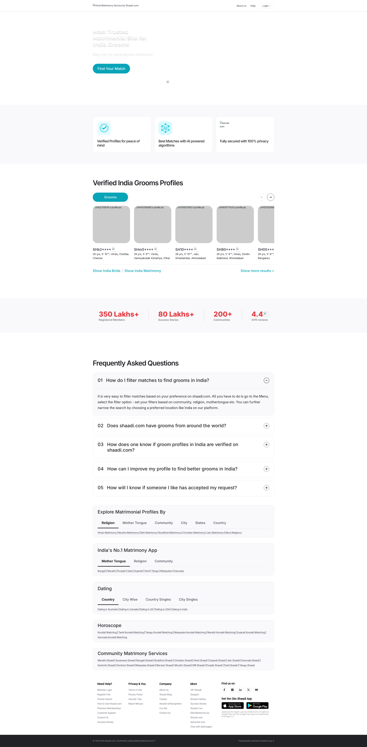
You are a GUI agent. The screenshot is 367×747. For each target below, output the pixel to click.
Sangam (194, 694)
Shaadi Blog (165, 694)
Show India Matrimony (142, 271)
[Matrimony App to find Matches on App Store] (232, 705)
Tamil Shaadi (231, 665)
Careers (163, 699)
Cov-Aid (163, 708)
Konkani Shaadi (125, 665)
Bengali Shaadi (145, 660)
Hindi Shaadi (200, 660)
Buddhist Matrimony (170, 532)
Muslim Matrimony (128, 532)
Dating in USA (162, 609)
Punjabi (121, 570)
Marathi (112, 570)
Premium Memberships (109, 708)
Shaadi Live (196, 708)
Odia (129, 570)
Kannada (179, 570)
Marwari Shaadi (164, 665)
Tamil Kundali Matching (131, 632)
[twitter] (248, 690)
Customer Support (106, 713)
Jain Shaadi (233, 660)
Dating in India (179, 609)
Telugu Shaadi (247, 665)
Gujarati (138, 570)
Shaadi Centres (198, 699)
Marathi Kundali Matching (221, 632)
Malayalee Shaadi (145, 665)
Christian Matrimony (194, 532)
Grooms (110, 197)
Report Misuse (135, 703)
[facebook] (224, 690)
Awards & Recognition (170, 703)
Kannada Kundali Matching (112, 637)
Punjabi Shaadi (214, 665)
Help (252, 5)
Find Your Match (111, 68)
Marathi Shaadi (106, 660)
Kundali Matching (107, 632)
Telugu (155, 570)
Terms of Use (135, 690)
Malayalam (166, 570)
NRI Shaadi (198, 665)
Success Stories (105, 722)
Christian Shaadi (183, 660)
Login (265, 5)
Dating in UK (146, 609)
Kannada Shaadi (250, 660)
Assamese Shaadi (125, 660)
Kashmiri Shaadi (106, 665)
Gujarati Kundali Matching (251, 632)
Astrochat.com (197, 722)
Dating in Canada (128, 609)
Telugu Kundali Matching (158, 632)
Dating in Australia (108, 609)
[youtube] (256, 690)
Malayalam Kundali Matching (190, 632)
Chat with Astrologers (201, 726)
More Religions (233, 532)
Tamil (147, 570)
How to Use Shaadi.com (109, 703)
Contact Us (102, 717)
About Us (164, 690)
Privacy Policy (135, 694)
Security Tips (135, 699)
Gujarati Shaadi (217, 660)
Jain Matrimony (215, 532)
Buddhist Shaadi (163, 660)
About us (241, 5)
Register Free (103, 694)
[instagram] (232, 690)
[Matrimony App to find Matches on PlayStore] (257, 705)
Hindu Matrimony (107, 532)
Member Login (104, 690)
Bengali (102, 570)
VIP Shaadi (196, 690)
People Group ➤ (267, 741)
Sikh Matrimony (148, 532)
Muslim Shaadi (183, 665)
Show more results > (257, 271)
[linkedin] (240, 690)
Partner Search (104, 699)
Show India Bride (106, 271)
